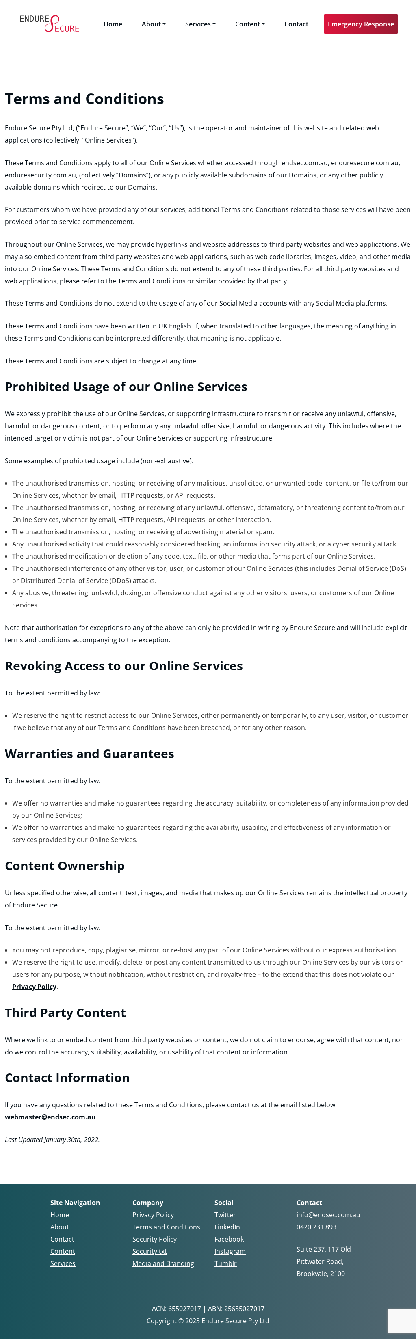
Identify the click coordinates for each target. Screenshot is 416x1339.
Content (247, 23)
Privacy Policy (34, 986)
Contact (296, 23)
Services (198, 23)
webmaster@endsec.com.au (50, 1116)
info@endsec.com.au (328, 1214)
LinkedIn (227, 1226)
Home (113, 23)
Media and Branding (163, 1263)
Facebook (229, 1239)
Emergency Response (361, 23)
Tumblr (225, 1263)
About (151, 23)
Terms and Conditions (166, 1226)
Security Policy (154, 1239)
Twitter (225, 1214)
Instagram (230, 1251)
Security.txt (149, 1251)
